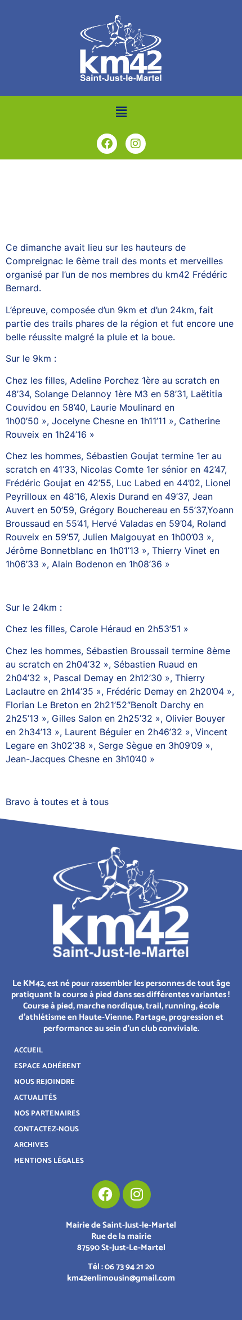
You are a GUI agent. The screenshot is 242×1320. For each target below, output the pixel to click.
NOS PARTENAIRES (47, 1113)
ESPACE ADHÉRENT (47, 1066)
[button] (121, 111)
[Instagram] (136, 144)
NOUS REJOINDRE (44, 1082)
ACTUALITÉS (35, 1098)
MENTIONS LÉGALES (49, 1161)
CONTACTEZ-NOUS (46, 1129)
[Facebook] (107, 144)
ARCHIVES (31, 1145)
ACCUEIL (28, 1050)
